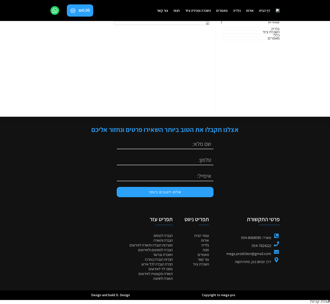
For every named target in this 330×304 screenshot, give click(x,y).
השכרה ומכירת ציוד (198, 10)
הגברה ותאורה (163, 240)
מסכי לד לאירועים (161, 269)
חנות (176, 10)
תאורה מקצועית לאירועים (155, 273)
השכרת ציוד (271, 32)
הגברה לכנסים (163, 235)
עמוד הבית (201, 235)
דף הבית (264, 10)
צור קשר (162, 10)
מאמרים (222, 10)
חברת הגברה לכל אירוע (157, 264)
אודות (250, 10)
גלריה (237, 10)
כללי (276, 35)
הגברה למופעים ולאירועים (155, 250)
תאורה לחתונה (163, 278)
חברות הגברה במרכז (159, 259)
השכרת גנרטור (163, 254)
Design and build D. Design (110, 295)
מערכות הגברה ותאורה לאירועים (151, 245)
